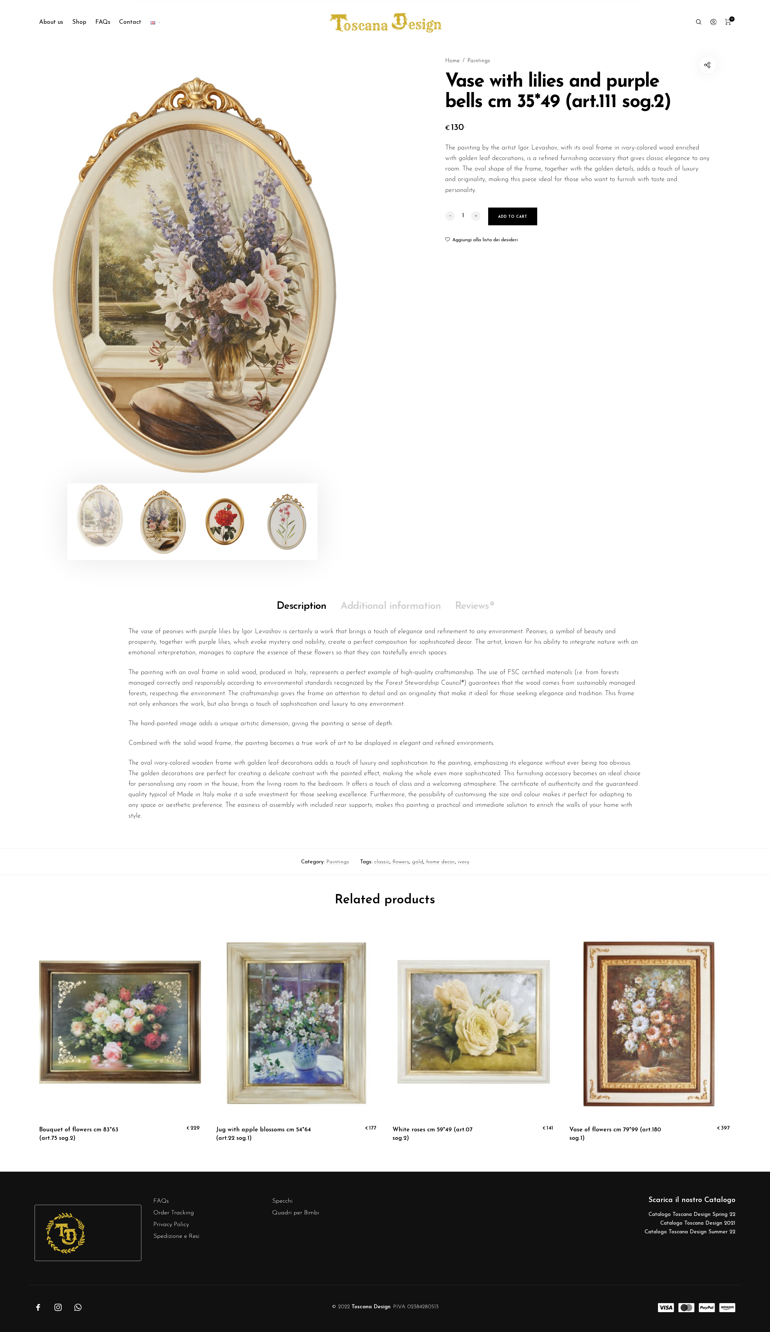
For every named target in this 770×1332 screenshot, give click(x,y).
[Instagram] (58, 1307)
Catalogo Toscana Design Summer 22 (690, 1232)
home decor (440, 862)
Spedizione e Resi (176, 1236)
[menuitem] (55, 22)
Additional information (390, 606)
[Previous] (36, 272)
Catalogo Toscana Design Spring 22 (691, 1214)
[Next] (349, 272)
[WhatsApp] (78, 1307)
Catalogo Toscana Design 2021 (697, 1223)
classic (382, 862)
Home (452, 61)
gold (417, 862)
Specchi (282, 1201)
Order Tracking (173, 1213)
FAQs (161, 1201)
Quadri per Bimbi (295, 1213)
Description (301, 606)
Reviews (474, 606)
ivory (463, 862)
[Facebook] (38, 1307)
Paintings (478, 61)
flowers (401, 862)
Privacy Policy (171, 1224)
